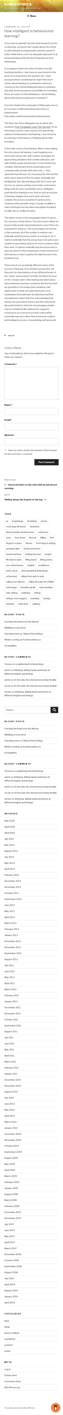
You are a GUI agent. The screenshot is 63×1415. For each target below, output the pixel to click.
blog (11, 336)
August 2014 (11, 851)
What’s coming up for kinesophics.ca (22, 639)
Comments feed (12, 1381)
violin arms (23, 604)
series (7, 1351)
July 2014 (9, 857)
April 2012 (9, 983)
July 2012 (9, 965)
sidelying (25, 593)
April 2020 (9, 827)
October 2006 (11, 1260)
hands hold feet (13, 554)
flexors (28, 543)
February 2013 (11, 929)
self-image (11, 587)
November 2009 (12, 1140)
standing (34, 598)
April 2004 (9, 1284)
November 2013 (12, 887)
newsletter (9, 1339)
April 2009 (9, 1170)
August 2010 (11, 1091)
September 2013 (13, 899)
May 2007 (9, 1236)
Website (9, 435)
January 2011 (10, 1073)
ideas (7, 1327)
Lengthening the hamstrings (29, 664)
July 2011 (9, 1037)
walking (36, 604)
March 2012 (10, 989)
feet (52, 537)
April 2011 (9, 1055)
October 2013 (11, 893)
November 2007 (12, 1218)
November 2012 (12, 947)
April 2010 (9, 1116)
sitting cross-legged (16, 598)
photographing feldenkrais (34, 570)
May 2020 (9, 820)
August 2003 (11, 1290)
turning (46, 598)
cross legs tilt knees (16, 526)
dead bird (34, 526)
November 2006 (12, 1254)
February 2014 (11, 875)
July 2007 (9, 1224)
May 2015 (9, 845)
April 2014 (9, 869)
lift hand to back (14, 559)
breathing (32, 521)
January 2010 (11, 1128)
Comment (10, 364)
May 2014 (9, 863)
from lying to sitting (46, 543)
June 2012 (9, 971)
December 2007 (12, 1212)
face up (32, 537)
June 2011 (9, 1043)
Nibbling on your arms (15, 627)
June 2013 (9, 905)
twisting (10, 604)
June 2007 (9, 1230)
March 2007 (10, 1248)
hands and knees (32, 548)
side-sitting (12, 593)
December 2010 (12, 1080)
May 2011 (9, 1049)
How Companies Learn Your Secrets (33, 127)
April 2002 (9, 1302)
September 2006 (13, 1266)
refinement (11, 576)
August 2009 (11, 1158)
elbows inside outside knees (20, 532)
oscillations (43, 565)
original (30, 565)
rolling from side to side (32, 576)
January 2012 (11, 1001)
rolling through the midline (41, 581)
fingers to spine (14, 543)
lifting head (30, 559)
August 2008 (11, 1194)
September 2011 (12, 1025)
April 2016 (9, 833)
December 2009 (12, 1134)
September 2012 (13, 953)
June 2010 (9, 1104)
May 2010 (9, 1110)
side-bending (46, 587)
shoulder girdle (28, 587)
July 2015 (9, 839)
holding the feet (33, 554)
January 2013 (11, 935)
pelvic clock (12, 570)
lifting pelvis (46, 559)
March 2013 (10, 923)
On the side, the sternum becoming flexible (35, 680)
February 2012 (11, 995)
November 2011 (12, 1013)
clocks (44, 521)
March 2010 (10, 1122)
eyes (8, 537)
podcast (8, 1345)
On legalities (10, 645)
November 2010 (12, 1086)
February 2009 (11, 1182)
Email (8, 420)
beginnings (17, 521)
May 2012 (9, 977)
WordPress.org (12, 1387)
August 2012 (11, 959)
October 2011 (11, 1019)
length (48, 554)
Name (8, 405)
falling (43, 537)
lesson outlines (11, 1333)
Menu (33, 16)
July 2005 (9, 1278)
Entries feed (10, 1375)
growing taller (13, 548)
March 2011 (10, 1061)
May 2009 (9, 1164)
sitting (37, 593)
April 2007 (9, 1242)
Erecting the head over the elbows (21, 621)
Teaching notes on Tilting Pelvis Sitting (23, 633)
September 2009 (13, 1152)
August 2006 (11, 1272)
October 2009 (11, 1146)
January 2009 (11, 1188)
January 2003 (11, 1296)
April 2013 (9, 917)
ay (7, 521)
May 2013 (9, 911)
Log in (7, 1369)
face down (20, 537)
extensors (43, 532)
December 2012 (12, 941)
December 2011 (12, 1007)
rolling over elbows (15, 581)
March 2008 (10, 1200)
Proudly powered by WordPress (19, 1408)
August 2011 (10, 1031)
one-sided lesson (14, 565)
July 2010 (9, 1097)
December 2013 (12, 881)
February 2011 (11, 1067)
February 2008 (11, 1206)
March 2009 (10, 1176)
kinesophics (18, 4)
